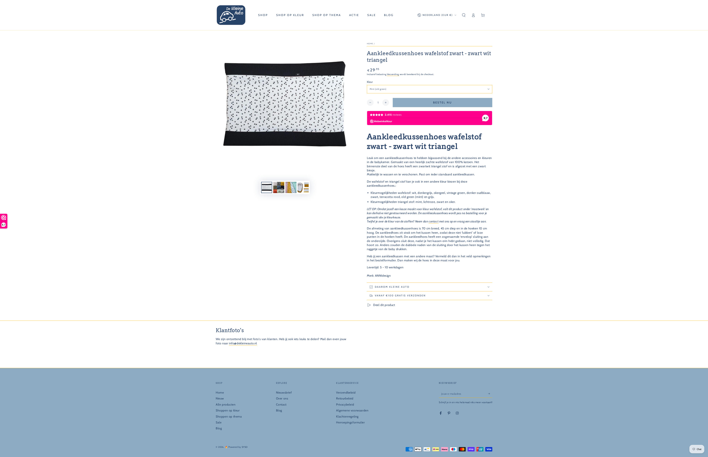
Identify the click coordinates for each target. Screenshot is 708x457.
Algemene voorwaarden (352, 410)
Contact (281, 404)
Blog (219, 428)
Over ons (282, 398)
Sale (218, 422)
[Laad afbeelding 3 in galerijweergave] (290, 187)
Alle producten (225, 404)
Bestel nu (442, 102)
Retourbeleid (344, 398)
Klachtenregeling (347, 416)
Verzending (393, 74)
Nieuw (220, 398)
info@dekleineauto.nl (243, 343)
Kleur (370, 82)
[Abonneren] (490, 394)
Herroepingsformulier (350, 422)
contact (433, 221)
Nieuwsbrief (284, 392)
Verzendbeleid (345, 392)
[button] (463, 15)
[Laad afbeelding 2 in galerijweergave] (278, 187)
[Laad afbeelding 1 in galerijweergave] (266, 187)
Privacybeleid (345, 404)
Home (370, 43)
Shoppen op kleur (228, 410)
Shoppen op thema (229, 416)
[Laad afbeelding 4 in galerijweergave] (303, 187)
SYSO (245, 447)
